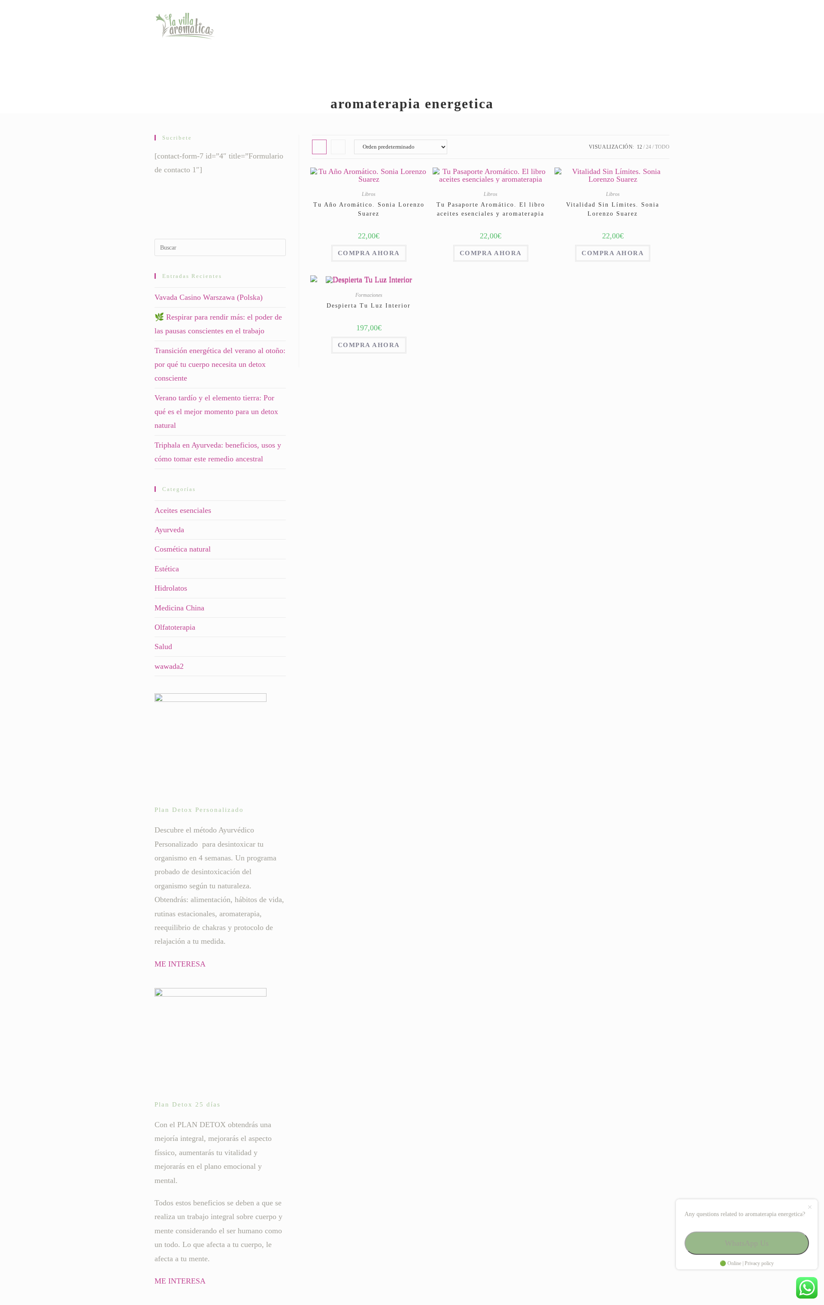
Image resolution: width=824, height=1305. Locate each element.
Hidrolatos (170, 588)
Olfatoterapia (174, 627)
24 (648, 147)
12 (639, 147)
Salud (163, 646)
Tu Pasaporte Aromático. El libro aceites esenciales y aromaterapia (490, 209)
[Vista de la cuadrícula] (319, 147)
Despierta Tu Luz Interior (369, 305)
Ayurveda (169, 529)
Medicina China (179, 608)
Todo (662, 147)
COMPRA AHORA (369, 253)
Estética (166, 568)
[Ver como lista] (338, 147)
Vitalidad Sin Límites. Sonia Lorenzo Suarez (612, 209)
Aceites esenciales (182, 510)
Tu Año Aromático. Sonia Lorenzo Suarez (368, 209)
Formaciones (368, 295)
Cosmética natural (182, 549)
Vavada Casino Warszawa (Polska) (208, 297)
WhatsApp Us (747, 1243)
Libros (369, 194)
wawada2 (169, 666)
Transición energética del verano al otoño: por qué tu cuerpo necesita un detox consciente (219, 364)
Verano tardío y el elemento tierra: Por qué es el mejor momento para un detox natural (216, 411)
